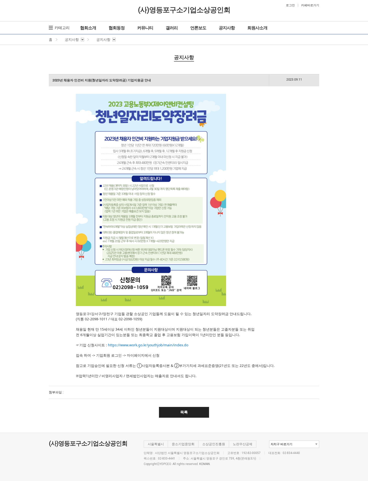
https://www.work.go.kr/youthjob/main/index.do (148, 345)
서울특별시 (156, 444)
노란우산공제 (242, 444)
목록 (184, 412)
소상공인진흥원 (213, 444)
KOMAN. (205, 464)
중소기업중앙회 (183, 444)
